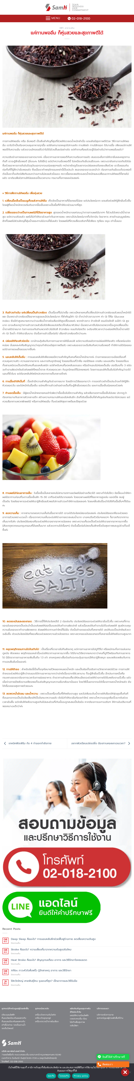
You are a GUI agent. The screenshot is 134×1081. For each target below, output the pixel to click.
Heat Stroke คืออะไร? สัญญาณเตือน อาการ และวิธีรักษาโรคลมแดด (49, 960)
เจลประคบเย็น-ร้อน (78, 1018)
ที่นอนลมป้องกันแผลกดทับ (13, 1021)
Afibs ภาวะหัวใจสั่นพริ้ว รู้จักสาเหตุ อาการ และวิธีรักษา (41, 970)
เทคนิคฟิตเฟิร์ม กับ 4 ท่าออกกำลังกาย (29, 744)
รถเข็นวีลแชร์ (7, 1028)
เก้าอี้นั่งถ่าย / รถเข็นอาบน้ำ (13, 1024)
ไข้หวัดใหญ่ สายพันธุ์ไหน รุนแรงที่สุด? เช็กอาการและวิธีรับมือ (44, 981)
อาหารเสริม (69, 28)
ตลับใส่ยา (74, 1025)
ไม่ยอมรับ (64, 1075)
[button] (125, 1072)
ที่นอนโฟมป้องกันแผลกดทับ (14, 1018)
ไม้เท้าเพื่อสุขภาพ (77, 1022)
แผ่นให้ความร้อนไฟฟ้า (79, 1015)
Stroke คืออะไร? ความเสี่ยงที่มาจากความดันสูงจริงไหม (41, 949)
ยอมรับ (51, 1075)
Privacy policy (81, 1075)
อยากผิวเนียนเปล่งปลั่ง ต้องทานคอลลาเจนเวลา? (98, 744)
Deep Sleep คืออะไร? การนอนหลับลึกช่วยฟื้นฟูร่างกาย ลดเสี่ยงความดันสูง (53, 939)
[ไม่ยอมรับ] (130, 1073)
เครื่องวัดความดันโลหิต (45, 1014)
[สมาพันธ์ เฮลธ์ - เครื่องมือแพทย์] (67, 7)
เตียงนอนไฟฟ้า (8, 1014)
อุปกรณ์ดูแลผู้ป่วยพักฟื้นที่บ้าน (110, 1018)
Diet (62, 28)
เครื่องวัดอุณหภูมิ (43, 1018)
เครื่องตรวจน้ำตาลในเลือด (47, 1021)
